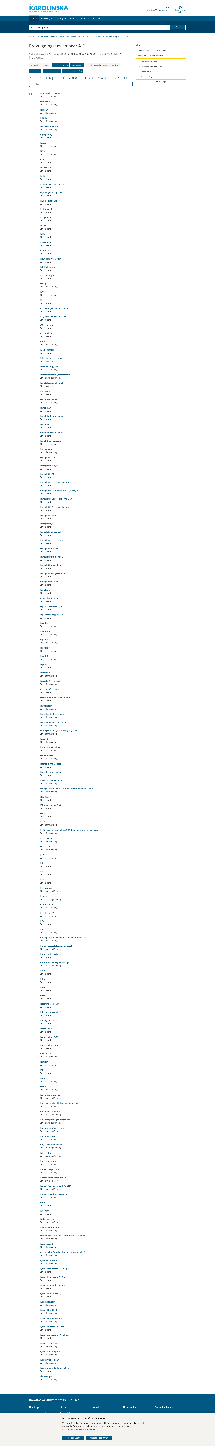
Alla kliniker (35, 65)
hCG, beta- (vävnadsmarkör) (52, 308)
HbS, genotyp (45, 275)
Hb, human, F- (46, 209)
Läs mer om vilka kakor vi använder (79, 1429)
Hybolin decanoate (48, 1227)
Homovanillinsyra (47, 1045)
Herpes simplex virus (49, 747)
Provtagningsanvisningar (120, 36)
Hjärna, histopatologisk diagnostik (55, 945)
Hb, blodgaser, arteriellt (50, 184)
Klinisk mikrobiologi (51, 71)
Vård (39, 36)
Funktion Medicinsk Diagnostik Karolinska (59, 36)
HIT (41, 921)
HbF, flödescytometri (49, 258)
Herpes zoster (46, 755)
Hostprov (43, 1061)
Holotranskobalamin (49, 1003)
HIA (41, 863)
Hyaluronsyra (46, 1219)
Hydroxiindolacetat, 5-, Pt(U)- (53, 1268)
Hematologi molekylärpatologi (54, 374)
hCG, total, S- (45, 333)
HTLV (41, 1086)
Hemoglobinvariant (48, 581)
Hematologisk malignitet (51, 383)
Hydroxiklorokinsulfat (50, 1318)
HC (40, 300)
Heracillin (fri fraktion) (50, 681)
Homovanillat (45, 1028)
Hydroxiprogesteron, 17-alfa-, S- (54, 1335)
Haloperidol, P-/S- (47, 126)
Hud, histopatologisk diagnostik (54, 1119)
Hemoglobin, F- (46, 523)
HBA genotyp (45, 217)
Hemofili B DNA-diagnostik (52, 432)
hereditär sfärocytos (49, 689)
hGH (41, 813)
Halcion (43, 109)
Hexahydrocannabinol (50, 780)
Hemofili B (44, 424)
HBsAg (42, 283)
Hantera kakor (73, 1438)
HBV (41, 292)
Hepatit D (44, 647)
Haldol (42, 118)
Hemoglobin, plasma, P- (50, 532)
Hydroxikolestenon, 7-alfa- (52, 1326)
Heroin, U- (44, 739)
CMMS (46, 65)
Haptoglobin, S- (46, 134)
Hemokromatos (47, 590)
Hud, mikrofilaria (47, 1136)
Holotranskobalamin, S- (50, 1012)
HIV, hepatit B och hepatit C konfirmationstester (62, 937)
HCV (41, 341)
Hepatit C (43, 639)
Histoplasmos (46, 912)
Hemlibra (43, 391)
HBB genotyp (45, 242)
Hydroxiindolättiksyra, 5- (51, 1285)
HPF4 (41, 1070)
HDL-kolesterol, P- (48, 349)
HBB (41, 234)
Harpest (43, 143)
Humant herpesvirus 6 (50, 1169)
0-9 (125, 78)
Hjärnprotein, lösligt (49, 954)
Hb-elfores (44, 250)
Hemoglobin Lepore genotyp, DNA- (56, 498)
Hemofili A (44, 407)
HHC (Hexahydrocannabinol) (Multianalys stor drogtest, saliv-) (69, 830)
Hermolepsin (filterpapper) (52, 714)
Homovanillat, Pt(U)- (49, 1037)
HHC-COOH (44, 838)
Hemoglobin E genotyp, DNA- (53, 482)
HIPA (41, 879)
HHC (41, 821)
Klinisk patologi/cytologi (72, 71)
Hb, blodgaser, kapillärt (50, 192)
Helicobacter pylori (48, 366)
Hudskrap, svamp (47, 1161)
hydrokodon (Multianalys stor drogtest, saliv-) (61, 1235)
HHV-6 (42, 854)
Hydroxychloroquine (49, 1343)
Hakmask (43, 101)
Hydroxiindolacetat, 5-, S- (51, 1277)
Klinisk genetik (77, 65)
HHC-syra (44, 846)
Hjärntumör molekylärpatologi (54, 962)
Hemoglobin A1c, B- (48, 465)
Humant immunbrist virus (51, 1177)
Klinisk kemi (35, 71)
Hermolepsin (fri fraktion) (51, 722)
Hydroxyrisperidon (48, 1359)
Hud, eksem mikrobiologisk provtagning (58, 1103)
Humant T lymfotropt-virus (52, 1194)
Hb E (41, 159)
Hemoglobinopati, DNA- (50, 565)
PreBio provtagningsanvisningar (153, 77)
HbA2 (42, 225)
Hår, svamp (45, 1376)
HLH (41, 970)
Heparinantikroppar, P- (50, 614)
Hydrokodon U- (46, 1244)
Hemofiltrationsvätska (50, 441)
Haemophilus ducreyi (49, 93)
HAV (41, 151)
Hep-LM (43, 664)
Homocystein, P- (47, 1020)
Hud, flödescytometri (49, 1111)
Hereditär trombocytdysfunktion (55, 697)
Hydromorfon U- (47, 1260)
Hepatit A (43, 623)
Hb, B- (42, 176)
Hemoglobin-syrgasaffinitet (52, 573)
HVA (41, 1202)
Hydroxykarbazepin (48, 1351)
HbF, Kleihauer (46, 267)
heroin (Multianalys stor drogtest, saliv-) (58, 730)
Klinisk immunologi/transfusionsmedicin (102, 65)
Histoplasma (45, 904)
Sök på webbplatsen (39, 27)
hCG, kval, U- (45, 325)
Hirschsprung (45, 888)
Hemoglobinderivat (48, 548)
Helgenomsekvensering (50, 358)
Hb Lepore (44, 167)
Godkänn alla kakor (99, 1438)
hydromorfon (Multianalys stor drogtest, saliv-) (62, 1252)
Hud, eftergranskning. (49, 1095)
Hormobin (44, 1053)
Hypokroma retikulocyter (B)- (53, 1368)
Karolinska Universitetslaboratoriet (94, 36)
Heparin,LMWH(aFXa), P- (51, 606)
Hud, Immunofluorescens (51, 1128)
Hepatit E (43, 656)
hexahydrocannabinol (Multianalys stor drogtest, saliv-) (66, 788)
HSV (41, 1078)
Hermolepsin (45, 705)
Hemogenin (45, 449)
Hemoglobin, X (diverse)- (51, 540)
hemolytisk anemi (48, 598)
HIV (41, 929)
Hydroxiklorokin (47, 1301)
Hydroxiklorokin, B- (48, 1310)
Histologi (43, 896)
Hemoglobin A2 (46, 474)
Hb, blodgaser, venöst (49, 200)
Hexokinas (44, 796)
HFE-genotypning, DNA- (50, 805)
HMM (42, 987)
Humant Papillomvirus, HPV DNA (55, 1186)
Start (33, 36)
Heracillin (44, 672)
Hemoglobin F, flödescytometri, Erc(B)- (58, 490)
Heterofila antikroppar (50, 763)
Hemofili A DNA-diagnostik (52, 416)
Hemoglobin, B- (46, 515)
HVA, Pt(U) (44, 1210)
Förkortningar (146, 71)
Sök (177, 27)
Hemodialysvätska (48, 399)
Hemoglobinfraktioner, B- (51, 556)
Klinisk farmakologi (60, 65)
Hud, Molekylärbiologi (50, 1144)
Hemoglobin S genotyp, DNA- (53, 507)
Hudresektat (45, 1152)
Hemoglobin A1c (47, 457)
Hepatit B (43, 631)
